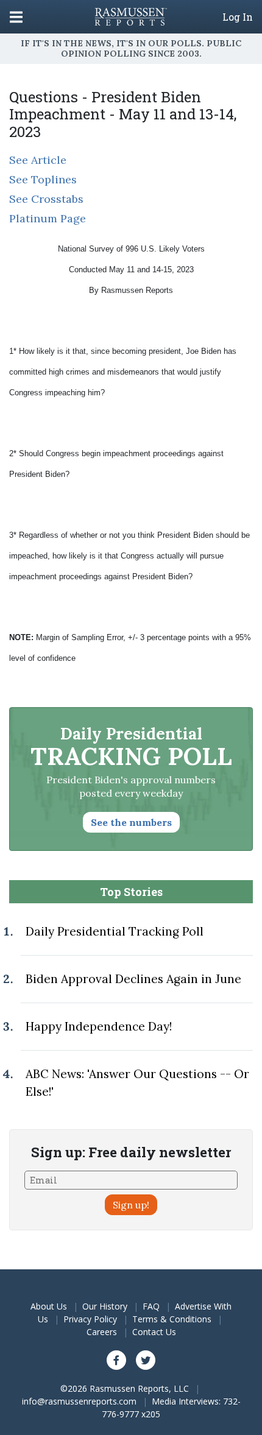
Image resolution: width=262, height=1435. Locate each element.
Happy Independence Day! (99, 1026)
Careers (102, 1332)
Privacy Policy (90, 1319)
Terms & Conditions (171, 1319)
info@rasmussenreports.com (79, 1401)
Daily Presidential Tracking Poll (115, 931)
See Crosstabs (46, 199)
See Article (37, 160)
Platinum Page (47, 218)
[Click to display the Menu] (16, 16)
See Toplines (43, 179)
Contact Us (154, 1332)
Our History (104, 1306)
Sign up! (131, 1205)
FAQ (151, 1306)
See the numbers (131, 822)
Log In (237, 17)
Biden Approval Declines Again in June (133, 978)
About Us (48, 1306)
